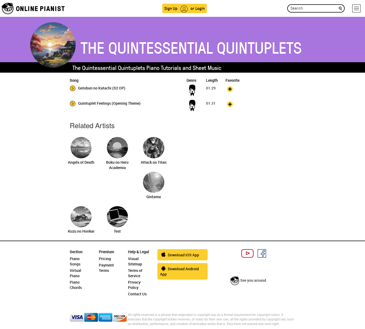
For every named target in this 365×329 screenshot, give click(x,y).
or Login (198, 8)
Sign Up (170, 8)
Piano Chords (76, 285)
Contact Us (137, 293)
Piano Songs (75, 261)
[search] (340, 8)
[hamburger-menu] (356, 8)
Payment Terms (106, 268)
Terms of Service (135, 273)
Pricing (105, 258)
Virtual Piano (75, 273)
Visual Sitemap (135, 261)
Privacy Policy (134, 285)
